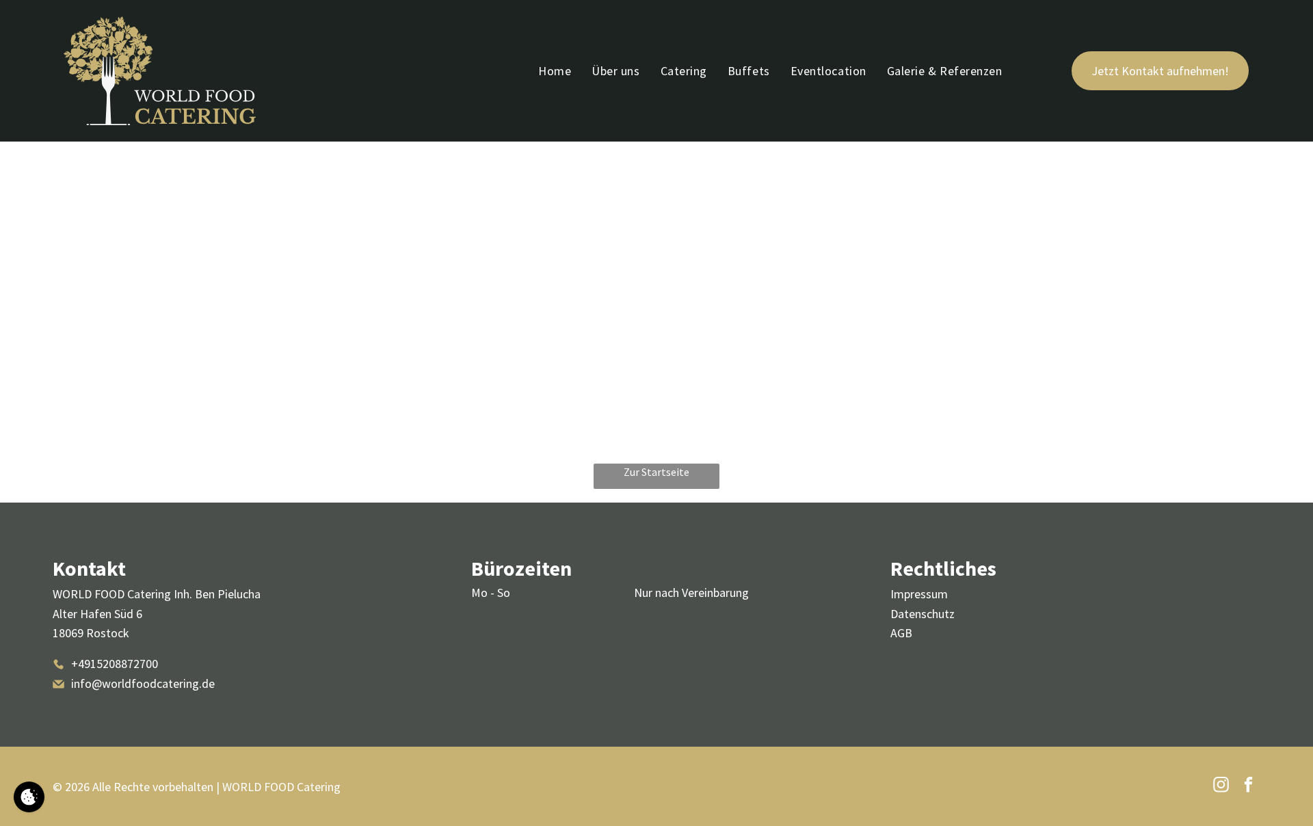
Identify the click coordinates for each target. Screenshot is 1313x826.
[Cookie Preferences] (29, 797)
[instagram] (1221, 786)
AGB (901, 633)
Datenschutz (922, 614)
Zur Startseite (656, 472)
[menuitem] (554, 70)
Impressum (919, 594)
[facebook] (1248, 786)
